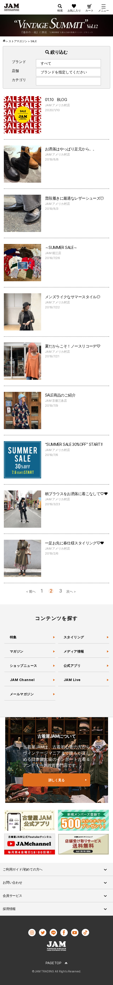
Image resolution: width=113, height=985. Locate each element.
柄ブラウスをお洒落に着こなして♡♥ (76, 493)
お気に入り (74, 10)
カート (89, 10)
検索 (60, 10)
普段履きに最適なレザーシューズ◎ (74, 198)
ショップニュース (23, 666)
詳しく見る (57, 780)
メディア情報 (74, 651)
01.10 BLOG (56, 99)
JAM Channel (22, 680)
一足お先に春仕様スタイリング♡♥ (74, 543)
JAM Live (72, 680)
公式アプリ (72, 666)
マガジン (17, 651)
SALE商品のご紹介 (60, 395)
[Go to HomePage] (4, 41)
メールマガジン (22, 694)
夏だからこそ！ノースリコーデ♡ (72, 346)
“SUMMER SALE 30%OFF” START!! (74, 444)
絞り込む (58, 52)
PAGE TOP (53, 963)
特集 (13, 637)
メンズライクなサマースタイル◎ (72, 296)
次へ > (71, 591)
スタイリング (74, 637)
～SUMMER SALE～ (61, 247)
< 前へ (30, 591)
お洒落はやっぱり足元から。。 (71, 149)
